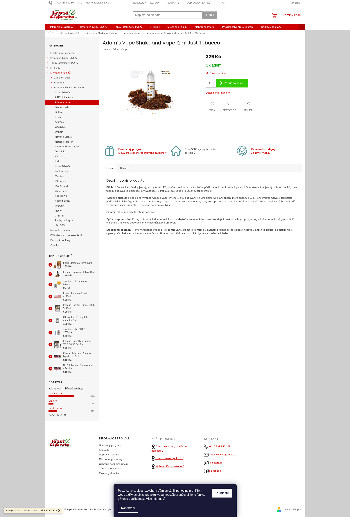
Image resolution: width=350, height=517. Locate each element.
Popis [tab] (109, 168)
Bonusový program (145, 2)
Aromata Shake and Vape (69, 87)
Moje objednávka (109, 473)
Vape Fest (61, 190)
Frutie (58, 117)
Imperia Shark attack (67, 146)
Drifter (58, 112)
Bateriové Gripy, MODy (63, 57)
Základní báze (62, 77)
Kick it (58, 156)
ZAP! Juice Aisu (64, 97)
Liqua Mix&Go (63, 92)
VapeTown (61, 195)
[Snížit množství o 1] (214, 85)
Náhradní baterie (60, 230)
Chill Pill (59, 215)
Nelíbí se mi (55, 408)
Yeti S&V (60, 225)
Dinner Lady (62, 107)
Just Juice (61, 151)
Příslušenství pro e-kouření (66, 235)
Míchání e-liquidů (60, 72)
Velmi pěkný (55, 393)
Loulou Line (62, 171)
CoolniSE (60, 126)
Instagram (216, 462)
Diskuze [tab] (124, 168)
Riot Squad (61, 186)
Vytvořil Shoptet (293, 509)
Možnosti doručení (216, 73)
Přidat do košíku (235, 83)
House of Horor (64, 141)
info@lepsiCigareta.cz (223, 454)
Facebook (215, 470)
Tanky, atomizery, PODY (64, 62)
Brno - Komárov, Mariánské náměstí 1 (169, 448)
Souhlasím (222, 493)
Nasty (58, 210)
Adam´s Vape (63, 102)
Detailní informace (216, 92)
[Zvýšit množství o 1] (214, 81)
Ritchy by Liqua (64, 220)
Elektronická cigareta (62, 52)
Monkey (59, 176)
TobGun (59, 205)
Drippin (59, 131)
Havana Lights (63, 136)
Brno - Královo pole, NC (169, 458)
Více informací (155, 498)
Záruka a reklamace (110, 468)
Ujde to (53, 400)
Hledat (209, 15)
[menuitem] (60, 27)
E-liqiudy (55, 67)
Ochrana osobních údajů (113, 463)
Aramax (59, 121)
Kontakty (172, 2)
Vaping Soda (62, 200)
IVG (57, 161)
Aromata (59, 82)
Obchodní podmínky (111, 459)
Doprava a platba (198, 2)
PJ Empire (61, 181)
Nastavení (128, 508)
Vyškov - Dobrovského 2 (169, 466)
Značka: (115, 49)
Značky (54, 245)
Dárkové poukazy (60, 240)
